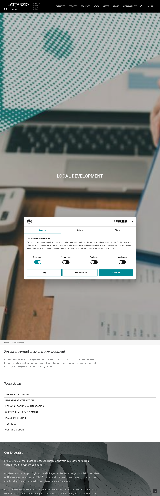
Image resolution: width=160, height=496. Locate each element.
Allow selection (80, 273)
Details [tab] (80, 230)
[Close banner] (133, 221)
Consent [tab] (42, 230)
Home (6, 342)
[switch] (66, 262)
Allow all (116, 273)
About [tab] (117, 230)
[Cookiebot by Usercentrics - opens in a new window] (116, 221)
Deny (44, 273)
